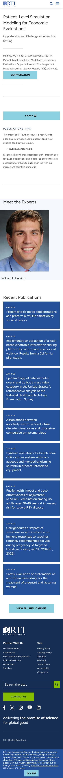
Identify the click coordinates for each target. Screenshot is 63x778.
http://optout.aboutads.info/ (44, 765)
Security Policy (44, 653)
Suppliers (7, 668)
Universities (9, 664)
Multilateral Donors (12, 660)
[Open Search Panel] (51, 3)
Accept (33, 773)
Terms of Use (43, 664)
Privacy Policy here (27, 763)
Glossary (41, 660)
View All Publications (31, 608)
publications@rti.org (20, 148)
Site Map (41, 656)
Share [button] (29, 115)
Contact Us (42, 672)
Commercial (9, 653)
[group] (26, 245)
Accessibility (43, 668)
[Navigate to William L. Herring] (25, 242)
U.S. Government (11, 649)
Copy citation (20, 74)
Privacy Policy (43, 649)
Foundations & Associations (16, 656)
